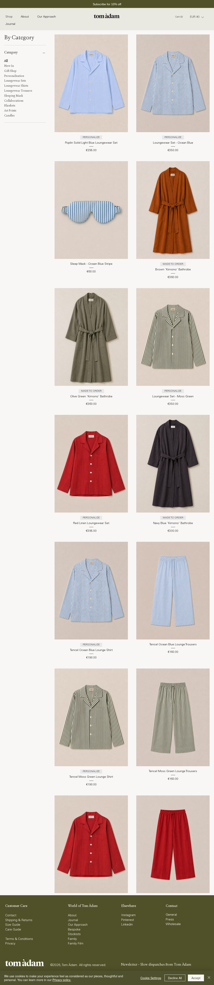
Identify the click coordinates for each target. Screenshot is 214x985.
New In (9, 66)
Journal (73, 920)
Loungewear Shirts (16, 85)
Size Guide (12, 925)
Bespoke (74, 929)
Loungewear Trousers (18, 90)
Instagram (128, 915)
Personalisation (14, 76)
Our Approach (78, 925)
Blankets (9, 105)
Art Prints (10, 110)
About (72, 915)
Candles (9, 115)
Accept (195, 978)
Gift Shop (10, 71)
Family (72, 939)
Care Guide (13, 929)
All (6, 61)
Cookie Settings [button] (150, 978)
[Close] (208, 978)
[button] (196, 17)
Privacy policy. (61, 980)
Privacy (10, 943)
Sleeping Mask (13, 95)
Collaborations (13, 101)
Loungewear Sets (15, 80)
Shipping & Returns (18, 920)
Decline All (175, 978)
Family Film (75, 943)
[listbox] (196, 17)
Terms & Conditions (19, 939)
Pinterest (127, 920)
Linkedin (127, 924)
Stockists (74, 934)
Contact (10, 915)
